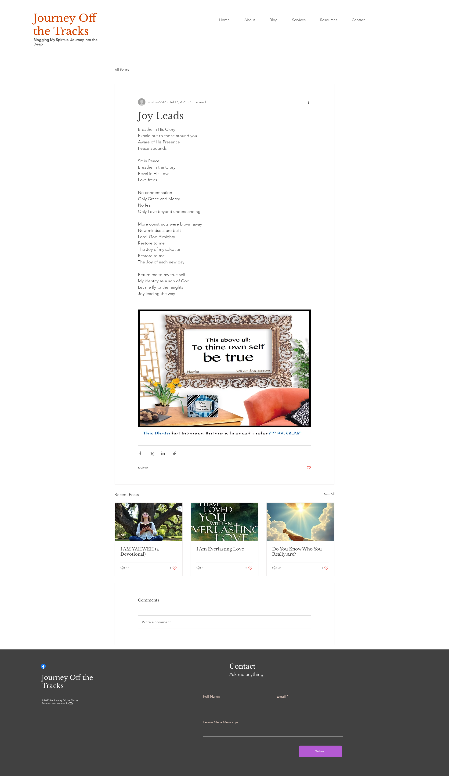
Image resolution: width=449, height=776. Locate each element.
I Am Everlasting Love (220, 549)
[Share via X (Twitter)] (151, 453)
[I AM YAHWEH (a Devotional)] (148, 522)
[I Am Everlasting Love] (224, 522)
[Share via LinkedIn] (163, 453)
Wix (71, 703)
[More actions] (308, 102)
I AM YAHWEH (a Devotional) (139, 551)
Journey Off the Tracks (64, 24)
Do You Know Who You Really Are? (297, 551)
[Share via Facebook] (140, 453)
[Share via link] (174, 453)
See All (329, 494)
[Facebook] (43, 666)
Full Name (211, 696)
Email (281, 696)
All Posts (122, 70)
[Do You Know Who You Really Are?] (300, 522)
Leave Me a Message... (222, 722)
